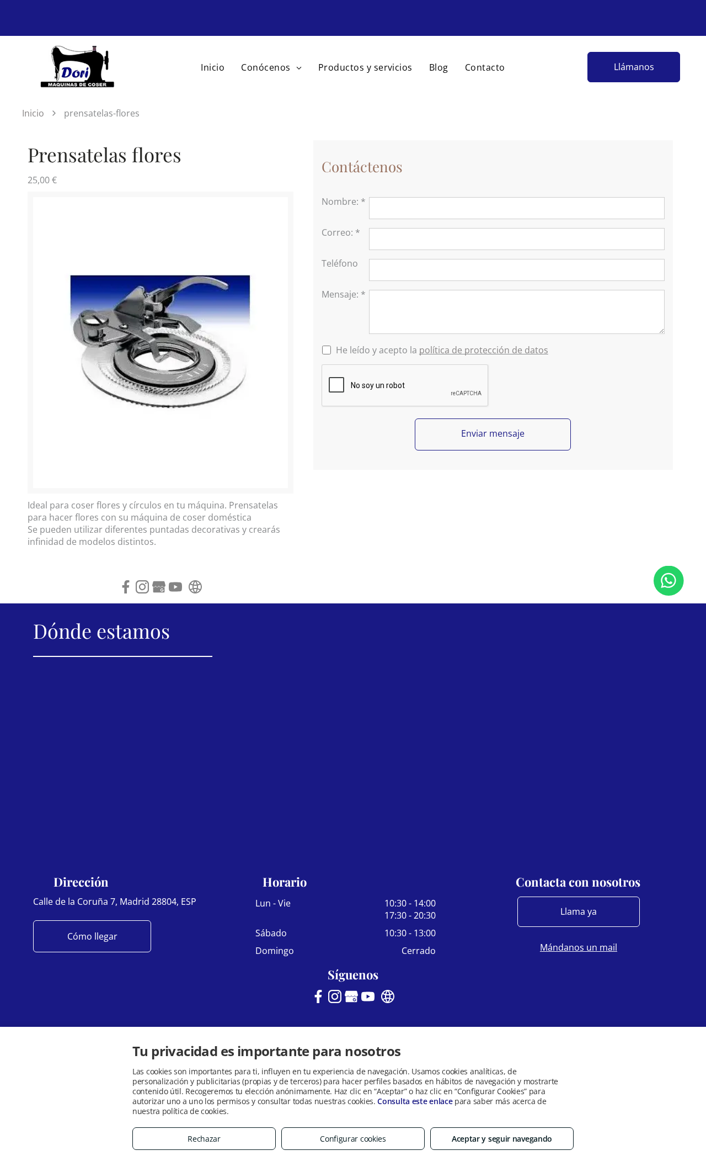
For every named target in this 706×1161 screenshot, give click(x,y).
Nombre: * (344, 201)
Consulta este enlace (414, 1101)
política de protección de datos (483, 350)
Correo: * (341, 232)
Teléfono (340, 263)
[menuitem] (212, 67)
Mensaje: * (344, 294)
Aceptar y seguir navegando (502, 1138)
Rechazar (204, 1138)
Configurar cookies (353, 1138)
